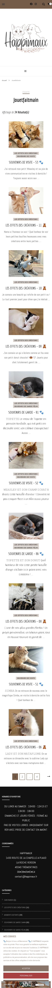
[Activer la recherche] (43, 4)
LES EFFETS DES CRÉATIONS (26, 153)
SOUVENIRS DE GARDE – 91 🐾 (26, 412)
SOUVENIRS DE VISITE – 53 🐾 (26, 162)
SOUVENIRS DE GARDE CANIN (15, 922)
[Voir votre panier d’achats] (49, 4)
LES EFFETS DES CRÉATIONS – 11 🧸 (26, 225)
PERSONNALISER (26, 975)
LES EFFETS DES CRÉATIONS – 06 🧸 (26, 747)
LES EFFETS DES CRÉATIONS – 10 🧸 (26, 288)
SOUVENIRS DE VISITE (26, 156)
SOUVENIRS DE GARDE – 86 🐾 (26, 554)
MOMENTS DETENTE (11, 915)
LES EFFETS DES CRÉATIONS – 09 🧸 (26, 346)
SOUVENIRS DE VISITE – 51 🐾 (26, 684)
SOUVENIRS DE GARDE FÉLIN (26, 406)
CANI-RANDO (8, 900)
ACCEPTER (26, 968)
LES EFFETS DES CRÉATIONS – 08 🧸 (26, 621)
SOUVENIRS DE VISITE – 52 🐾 (26, 483)
